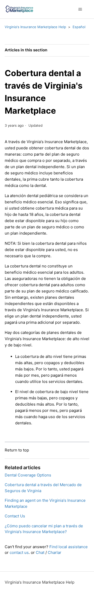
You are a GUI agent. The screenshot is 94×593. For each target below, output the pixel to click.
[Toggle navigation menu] (80, 9)
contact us (19, 552)
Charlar (54, 552)
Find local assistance (68, 546)
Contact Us (15, 515)
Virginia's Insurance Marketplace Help (35, 27)
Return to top (17, 450)
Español (79, 27)
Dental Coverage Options (28, 475)
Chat (40, 552)
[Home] (19, 9)
